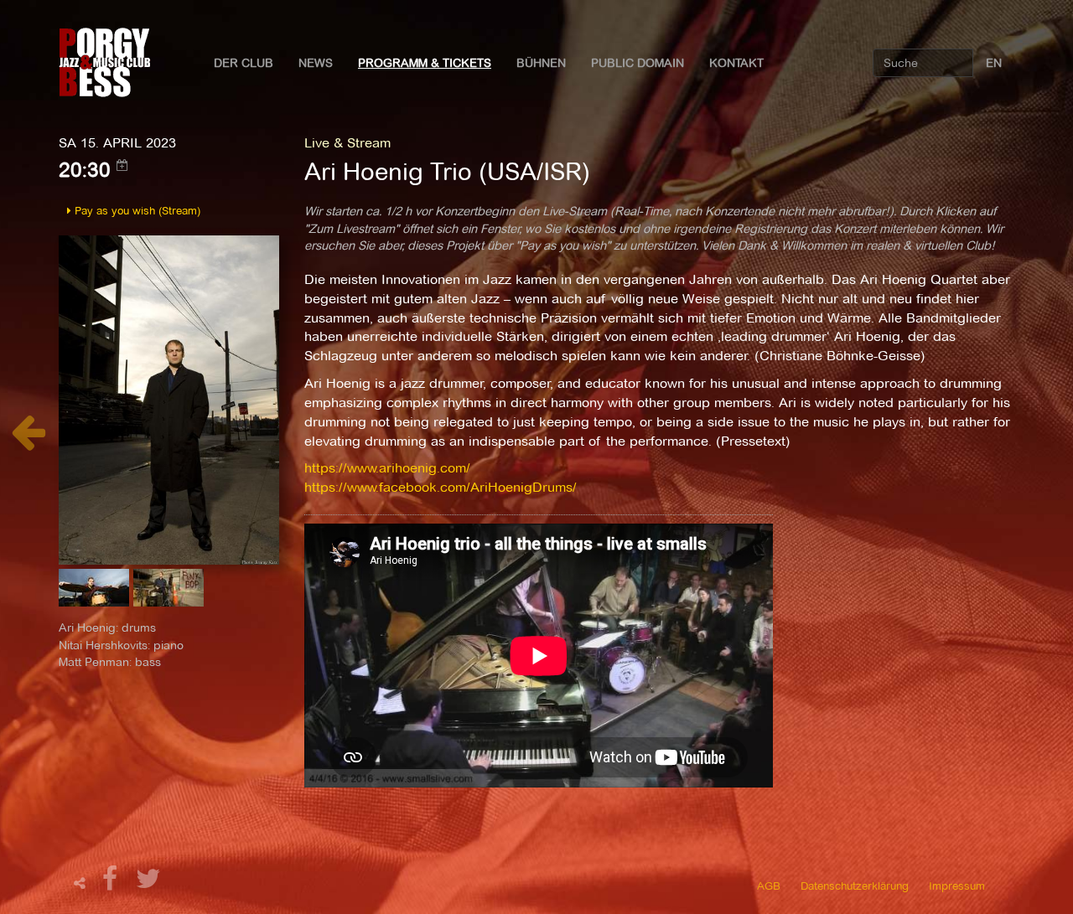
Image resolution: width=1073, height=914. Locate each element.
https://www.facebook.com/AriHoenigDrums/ (440, 487)
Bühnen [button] (541, 62)
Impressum (957, 885)
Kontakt (736, 62)
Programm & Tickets (424, 62)
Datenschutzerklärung (855, 885)
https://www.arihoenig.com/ (387, 468)
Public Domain (637, 62)
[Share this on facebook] (112, 883)
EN (994, 62)
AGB (768, 885)
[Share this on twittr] (149, 883)
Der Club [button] (243, 62)
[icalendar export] (122, 165)
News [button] (315, 62)
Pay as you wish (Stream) (135, 210)
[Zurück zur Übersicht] (28, 441)
